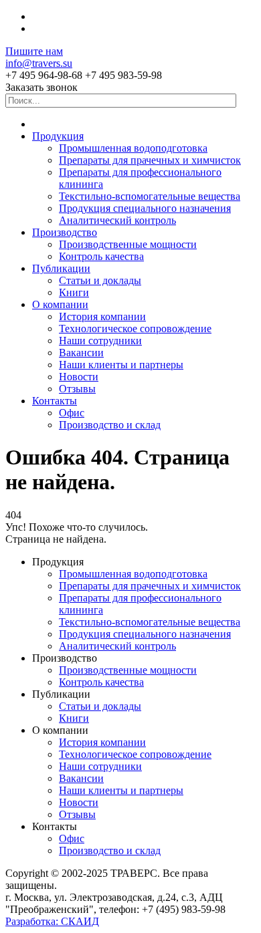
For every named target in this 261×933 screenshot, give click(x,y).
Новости (78, 376)
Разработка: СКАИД (52, 921)
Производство (64, 232)
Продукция (58, 136)
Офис (71, 412)
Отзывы (77, 388)
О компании (60, 304)
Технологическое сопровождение (135, 328)
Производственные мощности (128, 244)
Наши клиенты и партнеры (121, 364)
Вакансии (81, 352)
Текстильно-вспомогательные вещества (149, 196)
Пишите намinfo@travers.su (38, 57)
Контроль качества (101, 256)
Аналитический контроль (117, 220)
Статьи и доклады (100, 280)
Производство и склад (110, 424)
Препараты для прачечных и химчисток (150, 160)
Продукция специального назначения (145, 208)
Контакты (54, 400)
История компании (102, 316)
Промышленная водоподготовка (133, 148)
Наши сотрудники (100, 340)
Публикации (61, 268)
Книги (74, 292)
